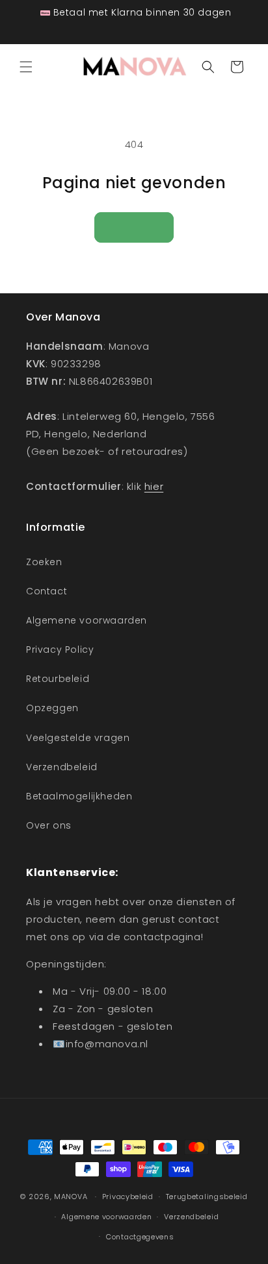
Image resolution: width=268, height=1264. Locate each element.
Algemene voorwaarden (86, 620)
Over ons (49, 825)
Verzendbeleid (62, 766)
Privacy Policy (60, 649)
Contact (46, 591)
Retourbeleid (57, 678)
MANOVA (70, 1196)
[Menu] (26, 67)
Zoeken (44, 561)
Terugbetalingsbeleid (207, 1196)
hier (153, 486)
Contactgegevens (140, 1237)
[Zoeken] (208, 67)
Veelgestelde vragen (77, 737)
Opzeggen (52, 707)
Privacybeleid (128, 1196)
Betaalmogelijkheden (79, 796)
